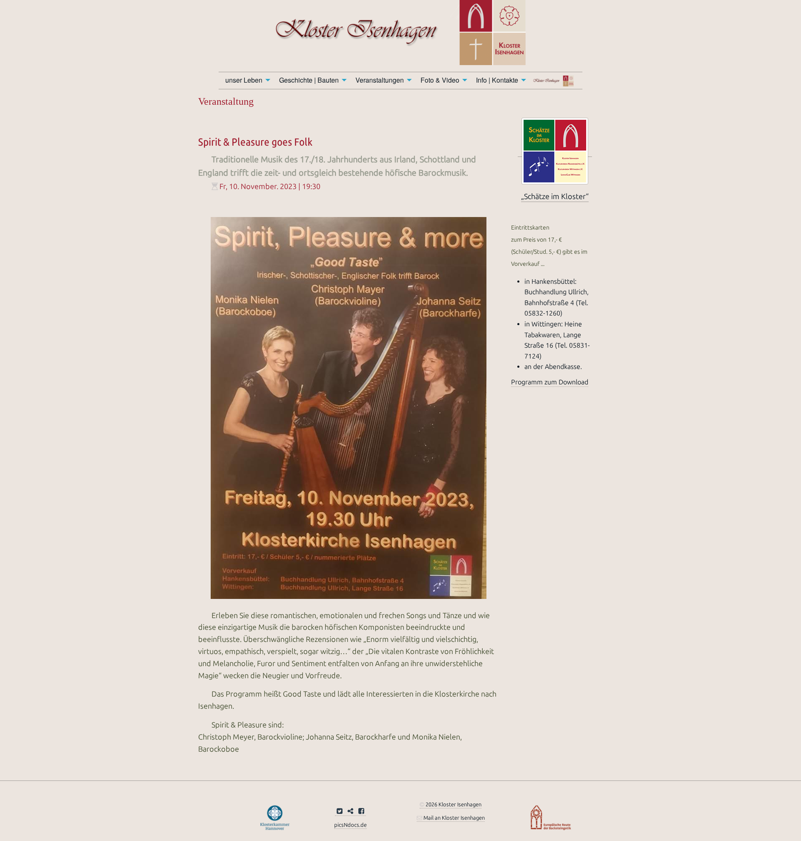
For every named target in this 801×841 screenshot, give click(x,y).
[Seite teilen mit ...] (350, 811)
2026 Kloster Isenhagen (452, 804)
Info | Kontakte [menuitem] (497, 80)
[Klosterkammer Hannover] (275, 817)
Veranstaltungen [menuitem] (379, 80)
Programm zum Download (549, 382)
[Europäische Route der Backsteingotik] (550, 817)
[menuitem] (555, 80)
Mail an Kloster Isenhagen (453, 818)
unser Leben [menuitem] (243, 80)
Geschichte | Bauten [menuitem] (309, 80)
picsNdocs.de (350, 825)
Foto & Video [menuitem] (440, 80)
